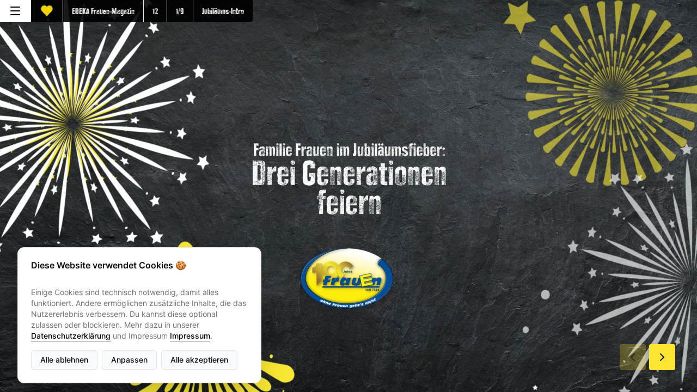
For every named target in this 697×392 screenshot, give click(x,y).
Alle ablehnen (64, 359)
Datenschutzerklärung (71, 335)
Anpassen (129, 359)
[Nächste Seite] (662, 357)
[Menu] (15, 10)
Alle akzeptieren (199, 359)
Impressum (190, 335)
